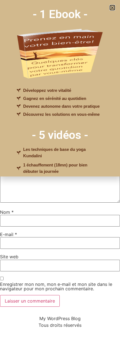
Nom (7, 212)
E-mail (8, 234)
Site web (9, 256)
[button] (112, 8)
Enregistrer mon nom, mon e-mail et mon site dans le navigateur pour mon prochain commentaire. (56, 286)
